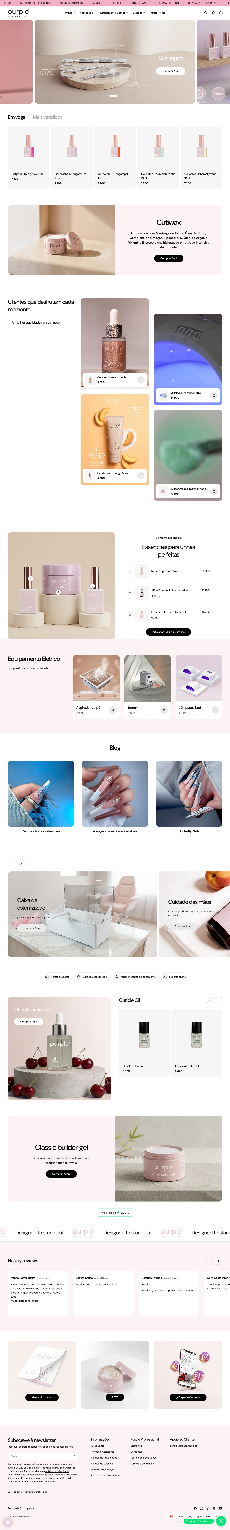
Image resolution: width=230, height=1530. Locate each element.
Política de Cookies (102, 1463)
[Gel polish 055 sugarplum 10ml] (72, 147)
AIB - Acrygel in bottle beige (169, 590)
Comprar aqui (159, 87)
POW (115, 1397)
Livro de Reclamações (103, 1469)
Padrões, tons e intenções (41, 831)
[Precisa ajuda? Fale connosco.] (221, 1521)
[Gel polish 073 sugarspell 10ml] (115, 147)
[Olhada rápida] (45, 133)
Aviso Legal (97, 1445)
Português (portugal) (20, 1508)
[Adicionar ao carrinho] (141, 380)
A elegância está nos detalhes (115, 831)
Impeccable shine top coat (168, 612)
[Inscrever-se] (74, 1456)
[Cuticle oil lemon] (144, 1034)
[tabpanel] (115, 158)
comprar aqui (32, 928)
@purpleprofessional (188, 1397)
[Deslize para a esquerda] (11, 863)
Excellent (147, 1284)
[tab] (16, 117)
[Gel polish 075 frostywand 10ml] (201, 147)
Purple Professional (23, 1516)
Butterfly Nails (189, 831)
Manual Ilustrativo (42, 1397)
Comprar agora (61, 1174)
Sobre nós (136, 1445)
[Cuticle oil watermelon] (196, 1034)
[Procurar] (206, 13)
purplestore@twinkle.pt (183, 1445)
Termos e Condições (102, 1451)
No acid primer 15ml (164, 571)
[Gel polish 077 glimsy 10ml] (28, 147)
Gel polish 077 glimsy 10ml (27, 174)
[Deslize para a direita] (21, 863)
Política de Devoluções (143, 1457)
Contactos (136, 1451)
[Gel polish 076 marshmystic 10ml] (158, 147)
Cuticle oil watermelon (188, 1066)
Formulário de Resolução (105, 1475)
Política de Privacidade (104, 1457)
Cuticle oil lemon (133, 1066)
